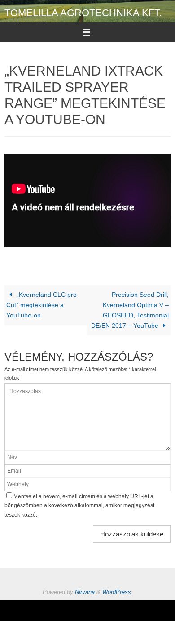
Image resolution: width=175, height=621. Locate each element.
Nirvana (85, 592)
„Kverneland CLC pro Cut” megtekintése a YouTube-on (41, 305)
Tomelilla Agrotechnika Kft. (83, 12)
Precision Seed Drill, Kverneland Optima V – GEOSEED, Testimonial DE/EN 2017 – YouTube (130, 310)
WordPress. (117, 592)
